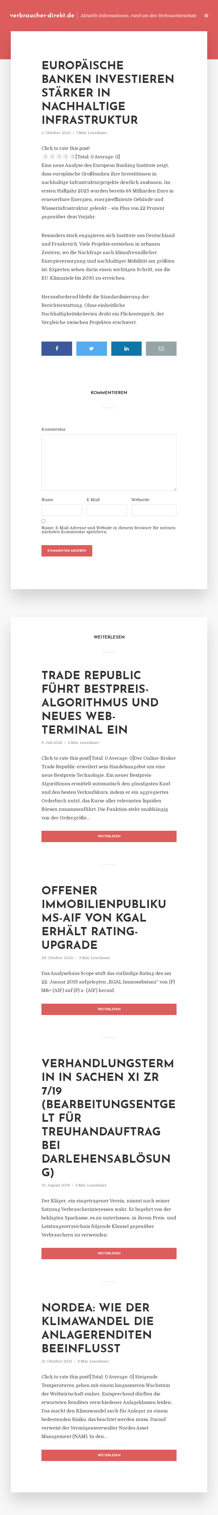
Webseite (140, 500)
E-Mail (93, 500)
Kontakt (127, 15)
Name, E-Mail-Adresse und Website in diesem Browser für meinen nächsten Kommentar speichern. (108, 530)
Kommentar (53, 429)
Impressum (153, 15)
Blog (88, 15)
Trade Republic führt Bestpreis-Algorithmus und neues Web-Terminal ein (100, 703)
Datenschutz (184, 15)
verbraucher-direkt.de (42, 16)
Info (106, 15)
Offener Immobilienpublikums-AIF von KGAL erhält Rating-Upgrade (103, 919)
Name (47, 500)
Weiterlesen (109, 836)
